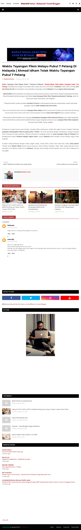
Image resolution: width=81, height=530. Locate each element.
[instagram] (76, 3)
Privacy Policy (75, 527)
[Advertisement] (40, 30)
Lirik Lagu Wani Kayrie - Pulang (11, 467)
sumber (50, 122)
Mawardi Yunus (24, 527)
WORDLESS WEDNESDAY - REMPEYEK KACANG (16, 459)
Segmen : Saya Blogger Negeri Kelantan (26, 426)
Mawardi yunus (9, 79)
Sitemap (58, 527)
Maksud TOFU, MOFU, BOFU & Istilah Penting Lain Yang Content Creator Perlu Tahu (13, 207)
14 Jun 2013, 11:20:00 (12, 241)
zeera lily (10, 239)
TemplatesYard (6, 527)
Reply (9, 233)
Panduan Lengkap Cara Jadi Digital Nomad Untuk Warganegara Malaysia (67, 207)
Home (3, 62)
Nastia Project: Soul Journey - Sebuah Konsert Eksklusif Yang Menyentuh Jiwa (26, 474)
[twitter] (73, 3)
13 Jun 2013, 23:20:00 (12, 227)
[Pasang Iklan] (40, 61)
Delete (13, 233)
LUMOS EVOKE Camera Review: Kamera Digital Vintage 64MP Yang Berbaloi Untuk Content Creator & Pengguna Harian (38, 482)
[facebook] (70, 3)
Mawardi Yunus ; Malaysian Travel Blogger (40, 3)
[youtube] (79, 3)
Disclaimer (66, 527)
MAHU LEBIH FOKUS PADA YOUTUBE (24, 434)
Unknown (10, 225)
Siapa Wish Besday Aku (20, 418)
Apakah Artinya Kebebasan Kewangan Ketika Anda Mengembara (37, 207)
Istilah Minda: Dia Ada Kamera (22, 401)
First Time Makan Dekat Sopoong (12, 452)
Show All (5, 520)
